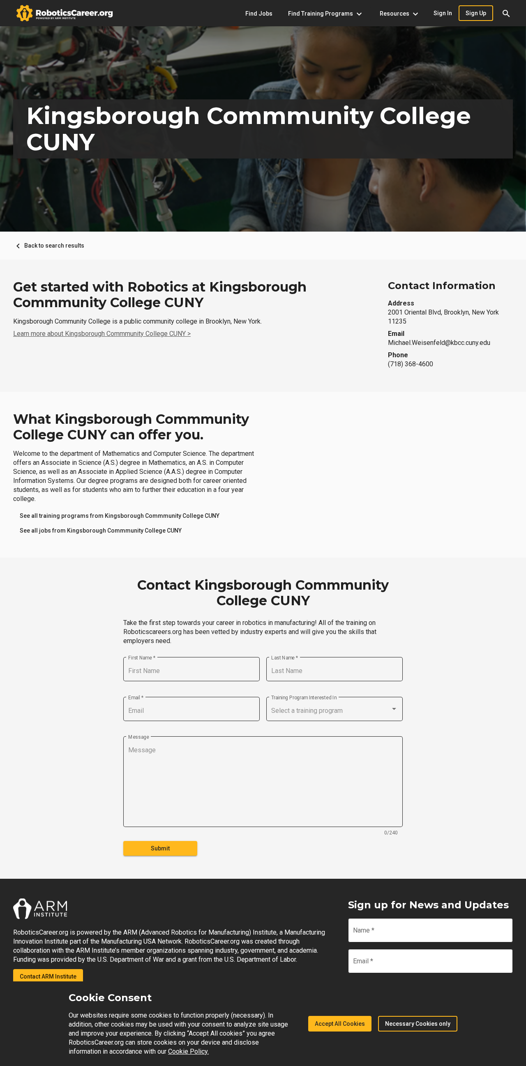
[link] (119, 515)
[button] (506, 13)
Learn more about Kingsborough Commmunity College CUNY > (102, 334)
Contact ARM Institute (48, 976)
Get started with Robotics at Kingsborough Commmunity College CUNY (160, 294)
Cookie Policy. (188, 1051)
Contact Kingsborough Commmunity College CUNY (263, 593)
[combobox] (334, 710)
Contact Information (442, 286)
